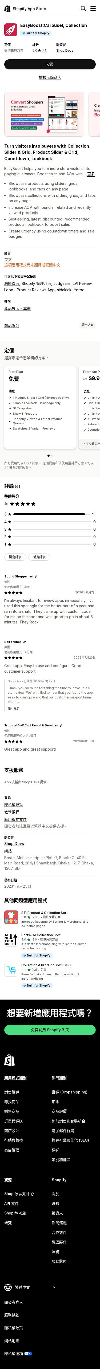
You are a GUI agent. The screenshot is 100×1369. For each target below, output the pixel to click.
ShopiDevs (64, 50)
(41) (44, 50)
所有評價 (39, 557)
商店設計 (11, 1130)
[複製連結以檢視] (36, 577)
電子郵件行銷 (63, 1130)
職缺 (55, 1203)
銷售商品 (11, 1111)
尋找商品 (11, 1101)
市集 (55, 1101)
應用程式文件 (15, 819)
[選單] (93, 8)
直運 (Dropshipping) (69, 1092)
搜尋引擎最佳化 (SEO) (70, 1140)
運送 (55, 1150)
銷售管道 (11, 1092)
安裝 (50, 64)
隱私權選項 (13, 1353)
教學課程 (11, 812)
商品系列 (11, 325)
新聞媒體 (59, 1222)
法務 (55, 1251)
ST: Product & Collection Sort (44, 913)
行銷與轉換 (13, 1140)
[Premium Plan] (52, 456)
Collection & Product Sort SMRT (46, 965)
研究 (8, 1222)
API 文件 (11, 1203)
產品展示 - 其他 (17, 308)
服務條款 (11, 1315)
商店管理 (11, 1150)
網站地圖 (11, 1340)
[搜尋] (83, 8)
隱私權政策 (13, 804)
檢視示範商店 (50, 77)
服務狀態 (59, 1261)
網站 (8, 851)
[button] (50, 919)
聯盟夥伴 (59, 1242)
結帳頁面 (11, 283)
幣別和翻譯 (61, 1159)
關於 (55, 1193)
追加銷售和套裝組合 (68, 1121)
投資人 (57, 1213)
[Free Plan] (48, 456)
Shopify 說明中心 (19, 1193)
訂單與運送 (13, 1121)
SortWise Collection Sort (41, 935)
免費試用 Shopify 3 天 (50, 1029)
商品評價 (59, 1111)
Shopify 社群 (15, 1213)
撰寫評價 (15, 557)
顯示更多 (13, 708)
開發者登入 (13, 1302)
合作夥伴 (59, 1232)
